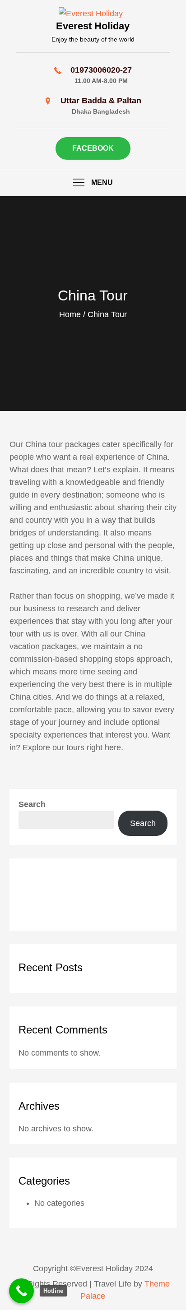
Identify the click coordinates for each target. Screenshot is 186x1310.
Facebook (93, 148)
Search (32, 804)
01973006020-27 (101, 69)
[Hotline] (21, 1290)
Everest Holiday (93, 26)
